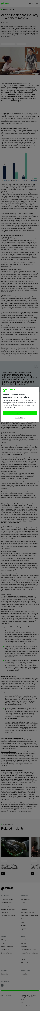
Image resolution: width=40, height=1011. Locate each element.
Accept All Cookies (20, 412)
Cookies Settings (20, 417)
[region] (20, 404)
